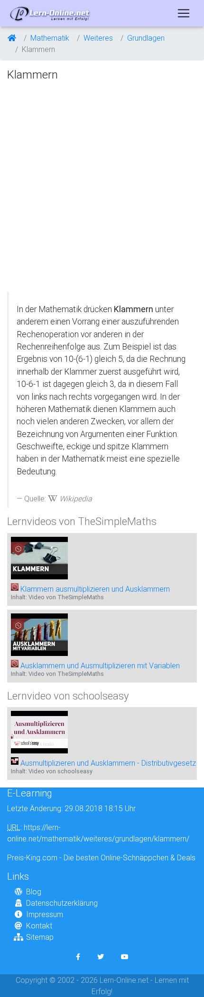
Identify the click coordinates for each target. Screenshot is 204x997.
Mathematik (49, 38)
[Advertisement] (102, 187)
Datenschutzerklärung (62, 903)
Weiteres (98, 38)
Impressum (44, 914)
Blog (33, 891)
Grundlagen (146, 38)
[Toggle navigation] (183, 13)
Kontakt (39, 925)
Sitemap (40, 937)
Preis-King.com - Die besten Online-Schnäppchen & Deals (101, 857)
